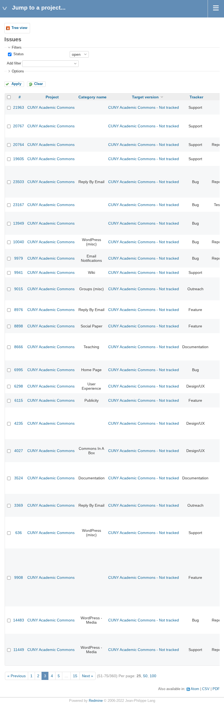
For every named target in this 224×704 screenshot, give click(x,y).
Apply (16, 84)
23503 (18, 182)
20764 (18, 144)
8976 (18, 309)
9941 (18, 272)
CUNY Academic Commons (51, 107)
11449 (18, 649)
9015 (18, 289)
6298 (18, 386)
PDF (216, 689)
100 (153, 676)
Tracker (196, 97)
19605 (18, 159)
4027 (18, 450)
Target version (145, 97)
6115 (18, 400)
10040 (18, 242)
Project (52, 97)
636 (18, 532)
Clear (38, 84)
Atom (195, 689)
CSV (206, 689)
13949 (18, 223)
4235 (18, 423)
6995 (18, 370)
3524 (18, 478)
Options (18, 71)
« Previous (16, 676)
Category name (92, 97)
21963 (18, 107)
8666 (18, 347)
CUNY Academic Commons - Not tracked (143, 107)
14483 (18, 620)
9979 (18, 258)
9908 (18, 577)
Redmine (96, 701)
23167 (18, 205)
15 (75, 676)
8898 (18, 326)
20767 (18, 126)
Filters (17, 47)
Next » (87, 676)
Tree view (19, 28)
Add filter (14, 63)
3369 (18, 505)
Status (18, 54)
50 (145, 676)
